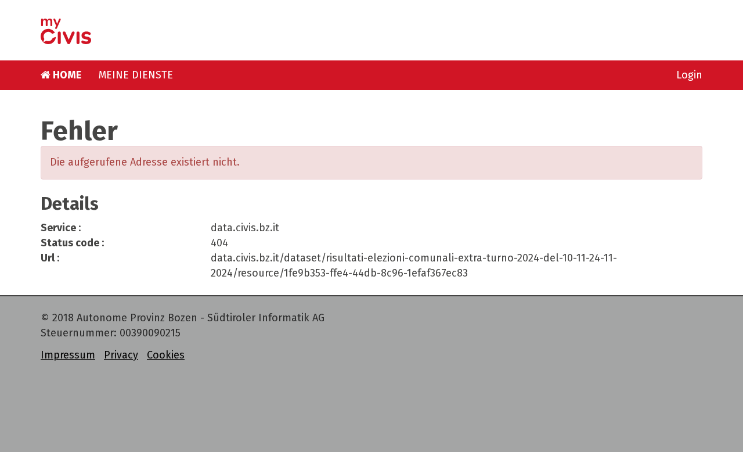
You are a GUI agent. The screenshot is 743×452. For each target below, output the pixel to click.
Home (66, 75)
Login (689, 75)
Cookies (166, 355)
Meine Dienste (136, 75)
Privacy (121, 355)
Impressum (68, 355)
